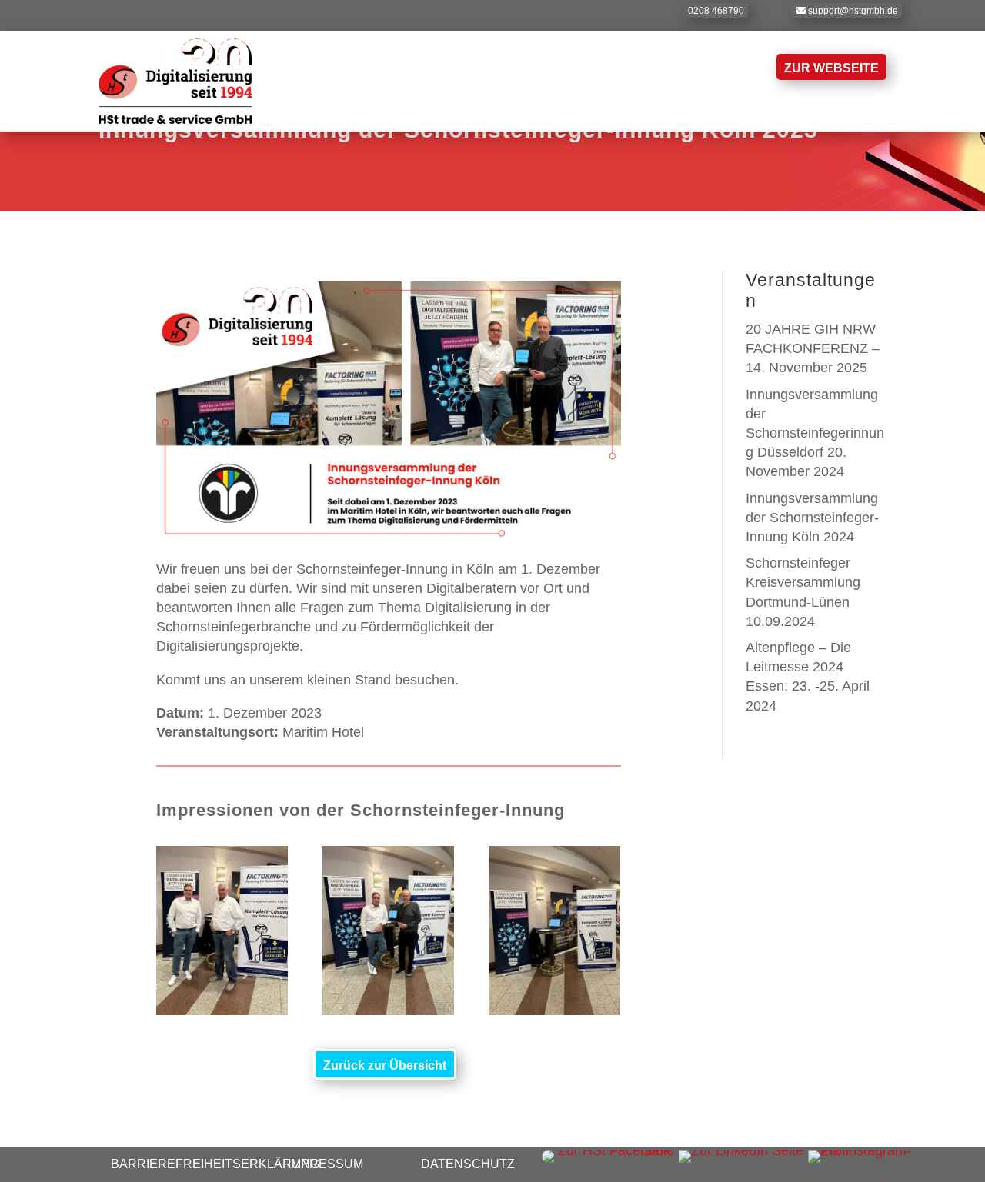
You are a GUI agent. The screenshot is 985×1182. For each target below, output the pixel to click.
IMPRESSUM (325, 1163)
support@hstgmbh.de (853, 10)
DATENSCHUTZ (468, 1163)
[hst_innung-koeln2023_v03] (554, 1010)
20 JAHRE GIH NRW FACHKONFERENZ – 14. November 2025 (813, 348)
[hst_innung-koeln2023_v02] (388, 1010)
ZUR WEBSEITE (831, 68)
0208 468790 (716, 10)
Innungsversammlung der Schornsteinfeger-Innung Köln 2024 (812, 517)
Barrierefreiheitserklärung (215, 1163)
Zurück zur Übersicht (384, 1065)
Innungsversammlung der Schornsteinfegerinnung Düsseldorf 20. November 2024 (815, 433)
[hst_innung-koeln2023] (222, 1010)
